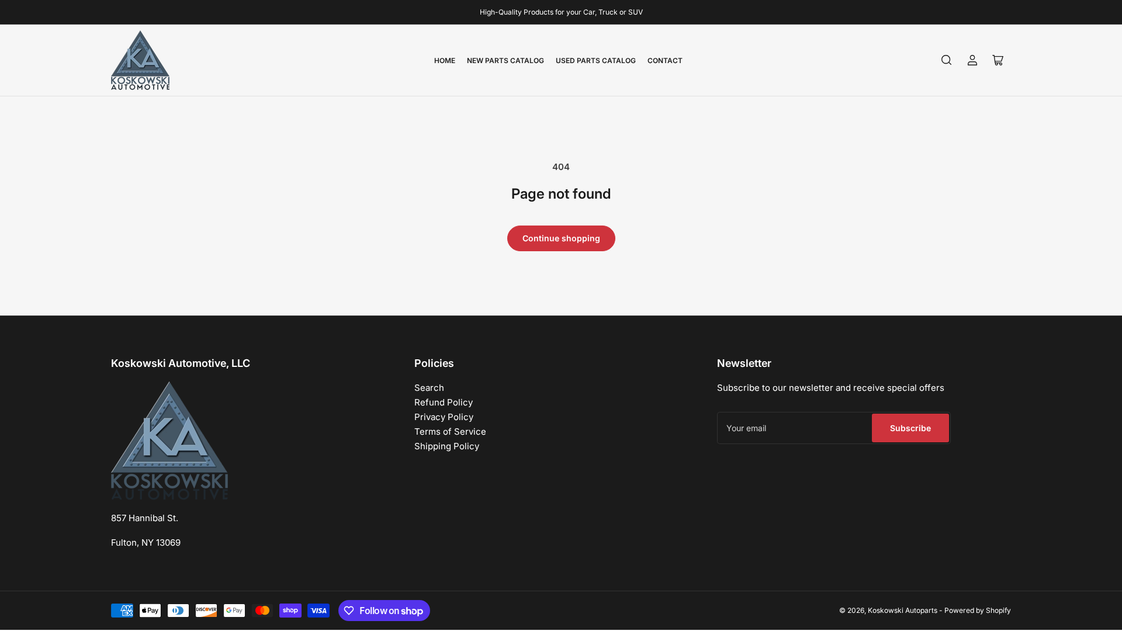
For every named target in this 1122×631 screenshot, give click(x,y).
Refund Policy (443, 402)
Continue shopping (561, 238)
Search (429, 387)
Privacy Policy (443, 416)
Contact (665, 60)
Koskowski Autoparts (902, 610)
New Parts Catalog (505, 60)
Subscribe (910, 428)
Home (444, 60)
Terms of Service (450, 431)
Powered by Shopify (977, 610)
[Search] (947, 60)
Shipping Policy (446, 446)
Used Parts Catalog (596, 60)
